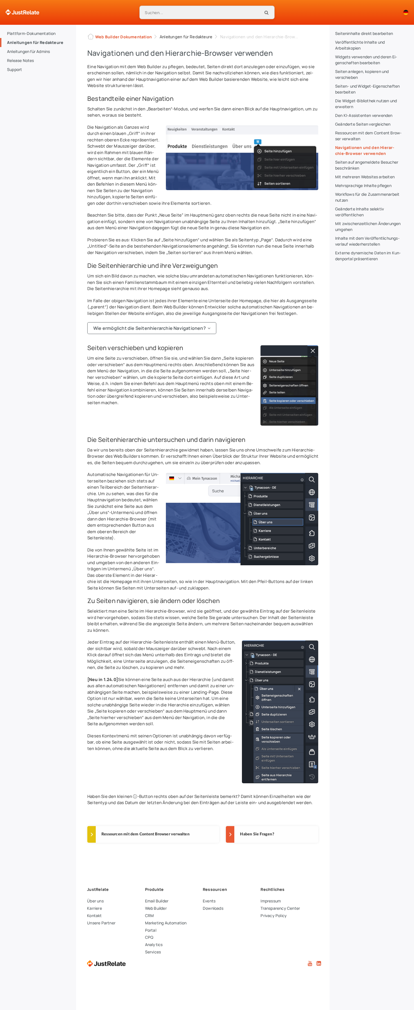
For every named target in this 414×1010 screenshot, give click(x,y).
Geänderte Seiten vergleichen (363, 124)
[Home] (22, 12)
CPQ (149, 937)
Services (153, 952)
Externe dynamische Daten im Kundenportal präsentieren (368, 255)
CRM (149, 915)
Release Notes (20, 60)
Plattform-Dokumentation (31, 33)
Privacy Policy (274, 915)
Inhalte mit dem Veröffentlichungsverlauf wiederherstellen (367, 241)
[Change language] (405, 12)
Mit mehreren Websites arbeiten (365, 176)
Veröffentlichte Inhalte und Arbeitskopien (360, 45)
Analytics (154, 944)
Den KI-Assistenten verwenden (364, 115)
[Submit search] (266, 12)
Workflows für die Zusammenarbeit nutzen (367, 197)
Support (14, 69)
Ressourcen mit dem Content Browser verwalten (368, 135)
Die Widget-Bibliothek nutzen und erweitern (366, 103)
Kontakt (94, 915)
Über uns (95, 901)
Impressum (271, 901)
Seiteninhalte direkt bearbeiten (364, 33)
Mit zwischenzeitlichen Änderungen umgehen (368, 226)
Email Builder (157, 901)
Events (209, 901)
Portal (150, 930)
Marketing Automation (166, 923)
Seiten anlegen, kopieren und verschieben (362, 74)
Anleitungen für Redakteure (35, 42)
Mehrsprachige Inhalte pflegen (363, 185)
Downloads (213, 908)
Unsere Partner (101, 923)
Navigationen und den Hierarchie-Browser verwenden (364, 150)
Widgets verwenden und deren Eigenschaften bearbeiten (366, 59)
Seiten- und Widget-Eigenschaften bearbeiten (367, 89)
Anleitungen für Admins (28, 51)
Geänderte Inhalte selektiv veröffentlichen (359, 211)
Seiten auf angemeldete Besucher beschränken (366, 165)
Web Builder (156, 908)
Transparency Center (280, 908)
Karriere (94, 908)
